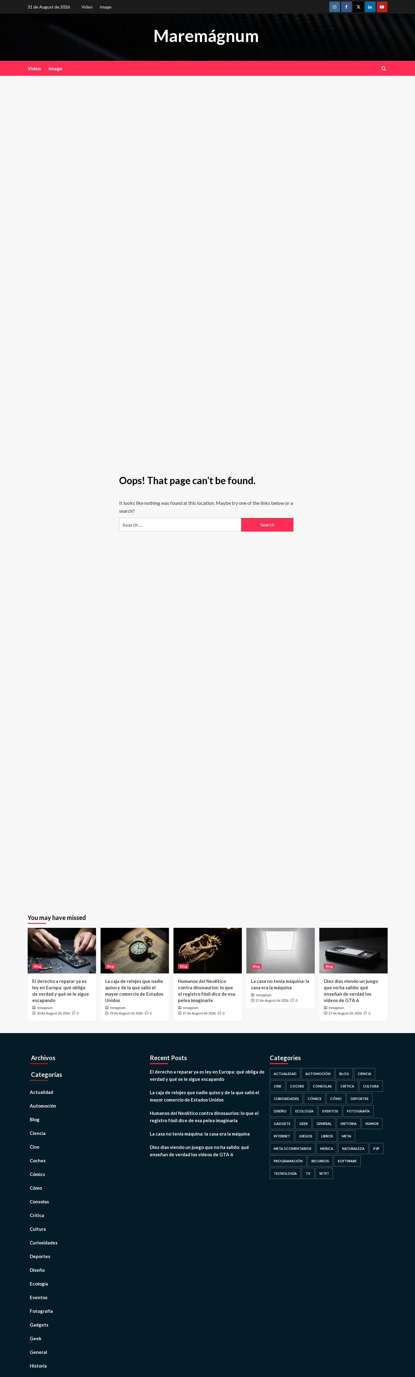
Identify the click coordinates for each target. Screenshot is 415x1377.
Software (347, 1161)
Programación (288, 1161)
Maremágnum (206, 36)
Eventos (38, 1297)
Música (326, 1148)
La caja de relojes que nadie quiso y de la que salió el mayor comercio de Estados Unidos (204, 1096)
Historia (38, 1365)
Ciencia (38, 1133)
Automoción (43, 1105)
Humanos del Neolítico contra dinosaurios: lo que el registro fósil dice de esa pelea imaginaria (204, 1116)
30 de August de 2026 (53, 1013)
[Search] (384, 68)
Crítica (37, 1215)
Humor (372, 1124)
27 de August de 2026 (199, 1013)
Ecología (39, 1283)
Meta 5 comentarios (292, 1148)
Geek (35, 1338)
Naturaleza (353, 1148)
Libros (327, 1136)
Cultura (38, 1229)
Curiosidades (43, 1242)
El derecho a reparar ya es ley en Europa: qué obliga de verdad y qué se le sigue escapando (207, 1075)
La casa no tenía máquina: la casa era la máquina (200, 1133)
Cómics (37, 1174)
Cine (34, 1147)
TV (308, 1173)
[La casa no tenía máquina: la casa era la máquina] (280, 950)
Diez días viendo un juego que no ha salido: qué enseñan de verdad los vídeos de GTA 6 (199, 1150)
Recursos (320, 1161)
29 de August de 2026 (126, 1013)
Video (87, 6)
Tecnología (285, 1173)
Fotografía (41, 1311)
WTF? (324, 1173)
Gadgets (39, 1324)
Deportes (40, 1256)
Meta (346, 1136)
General (38, 1352)
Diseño (37, 1270)
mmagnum (45, 1008)
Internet (282, 1136)
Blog (37, 966)
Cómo (36, 1188)
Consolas (39, 1201)
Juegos (305, 1136)
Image (105, 6)
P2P (376, 1148)
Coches (38, 1160)
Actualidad (41, 1092)
